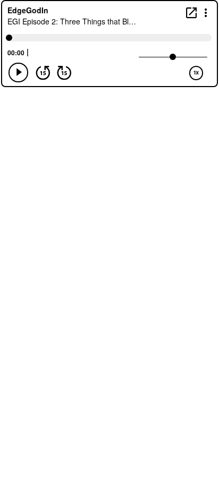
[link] (191, 12)
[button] (206, 12)
